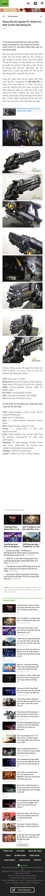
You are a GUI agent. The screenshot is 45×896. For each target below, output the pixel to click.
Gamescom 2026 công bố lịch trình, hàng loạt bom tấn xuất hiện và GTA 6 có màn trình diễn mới (21, 576)
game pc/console (14, 587)
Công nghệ (34, 855)
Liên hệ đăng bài (24, 890)
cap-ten (34, 587)
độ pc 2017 (21, 590)
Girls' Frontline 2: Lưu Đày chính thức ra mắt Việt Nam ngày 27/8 (31, 528)
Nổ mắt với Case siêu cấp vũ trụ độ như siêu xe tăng (28, 110)
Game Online (24, 860)
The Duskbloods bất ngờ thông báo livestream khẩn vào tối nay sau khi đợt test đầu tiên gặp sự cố (28, 763)
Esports (37, 860)
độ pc (23, 587)
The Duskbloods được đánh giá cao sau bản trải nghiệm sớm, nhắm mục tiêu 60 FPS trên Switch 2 (28, 804)
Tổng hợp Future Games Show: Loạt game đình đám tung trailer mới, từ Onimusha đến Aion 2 (12, 528)
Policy (28, 885)
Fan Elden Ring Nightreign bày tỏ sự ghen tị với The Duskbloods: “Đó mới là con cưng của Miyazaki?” (28, 726)
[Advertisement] (22, 486)
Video (8, 855)
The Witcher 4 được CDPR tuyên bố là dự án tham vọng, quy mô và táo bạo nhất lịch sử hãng (22, 568)
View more (22, 845)
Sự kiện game (20, 855)
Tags (6, 587)
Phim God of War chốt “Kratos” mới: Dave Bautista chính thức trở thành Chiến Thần (28, 816)
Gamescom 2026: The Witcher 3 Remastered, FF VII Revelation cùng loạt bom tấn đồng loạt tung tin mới (21, 553)
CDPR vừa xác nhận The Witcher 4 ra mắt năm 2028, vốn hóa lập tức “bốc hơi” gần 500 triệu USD (31, 545)
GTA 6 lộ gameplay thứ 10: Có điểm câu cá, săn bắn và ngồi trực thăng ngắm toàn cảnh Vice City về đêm (28, 739)
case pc (28, 587)
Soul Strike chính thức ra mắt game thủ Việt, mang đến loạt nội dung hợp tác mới (13, 545)
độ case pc (29, 590)
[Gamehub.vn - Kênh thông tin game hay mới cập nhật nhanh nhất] (4, 3)
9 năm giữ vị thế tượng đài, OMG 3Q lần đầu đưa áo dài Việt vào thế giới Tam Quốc (28, 837)
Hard (4, 28)
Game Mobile (9, 860)
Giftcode (20, 851)
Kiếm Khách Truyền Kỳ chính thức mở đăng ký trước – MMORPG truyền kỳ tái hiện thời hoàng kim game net (28, 776)
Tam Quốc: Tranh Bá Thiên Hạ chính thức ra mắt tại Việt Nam (28, 825)
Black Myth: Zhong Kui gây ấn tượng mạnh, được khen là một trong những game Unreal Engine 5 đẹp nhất (28, 788)
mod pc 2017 (12, 592)
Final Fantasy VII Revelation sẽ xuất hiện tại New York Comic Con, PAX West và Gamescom (28, 714)
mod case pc (12, 590)
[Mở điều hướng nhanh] (41, 16)
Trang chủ (8, 851)
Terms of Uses (19, 885)
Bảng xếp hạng (35, 851)
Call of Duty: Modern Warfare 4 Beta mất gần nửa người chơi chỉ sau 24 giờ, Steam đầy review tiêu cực (29, 702)
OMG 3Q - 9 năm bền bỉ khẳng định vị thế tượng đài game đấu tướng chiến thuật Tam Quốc (21, 561)
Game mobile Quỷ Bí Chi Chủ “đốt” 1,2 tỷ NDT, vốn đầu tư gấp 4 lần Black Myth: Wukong (28, 751)
